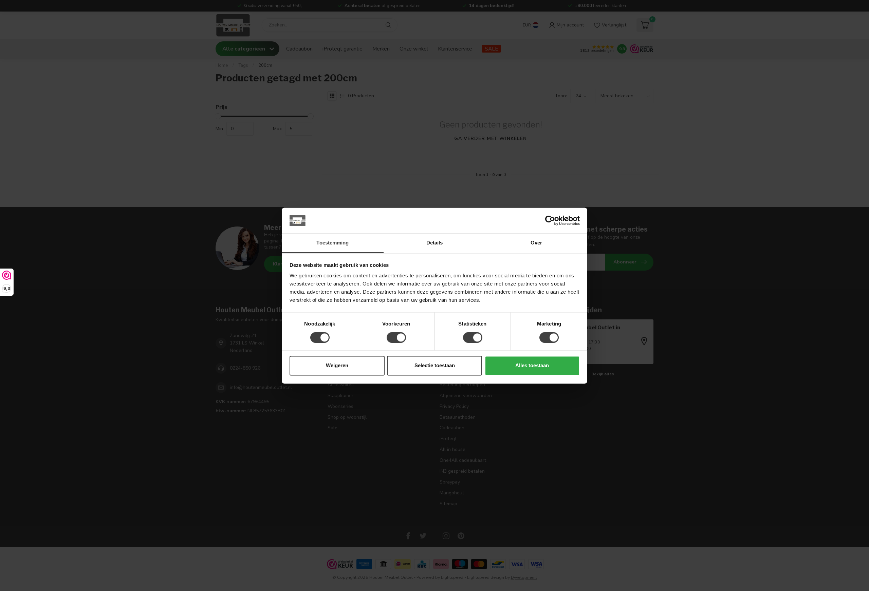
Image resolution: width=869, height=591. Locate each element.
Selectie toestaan (434, 366)
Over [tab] (536, 243)
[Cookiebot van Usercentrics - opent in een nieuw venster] (550, 220)
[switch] (396, 337)
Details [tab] (434, 243)
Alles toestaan (532, 366)
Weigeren (337, 366)
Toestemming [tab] (332, 243)
